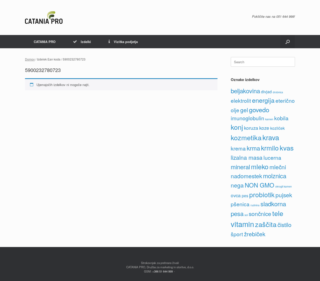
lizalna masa (246, 157)
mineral (240, 166)
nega (237, 185)
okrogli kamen (283, 186)
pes (245, 195)
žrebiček (254, 234)
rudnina (255, 205)
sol (246, 215)
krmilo (270, 147)
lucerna (272, 157)
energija (263, 100)
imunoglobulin (247, 118)
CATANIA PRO (45, 41)
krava (270, 137)
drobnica (278, 92)
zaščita (265, 224)
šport (237, 234)
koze (264, 127)
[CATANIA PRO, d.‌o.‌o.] (43, 17)
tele (277, 213)
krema (238, 148)
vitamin (242, 223)
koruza (251, 127)
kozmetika (246, 137)
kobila (281, 118)
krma (253, 148)
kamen (269, 119)
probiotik (261, 194)
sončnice (260, 214)
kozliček (277, 128)
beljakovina (245, 90)
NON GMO (259, 184)
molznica (274, 175)
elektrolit (241, 100)
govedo (259, 109)
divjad (266, 91)
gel (244, 110)
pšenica (240, 204)
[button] (287, 41)
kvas (287, 147)
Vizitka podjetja (126, 41)
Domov (30, 59)
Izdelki (86, 41)
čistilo (285, 224)
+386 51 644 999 (162, 271)
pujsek (284, 195)
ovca (236, 195)
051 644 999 (285, 16)
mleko (259, 166)
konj (237, 127)
